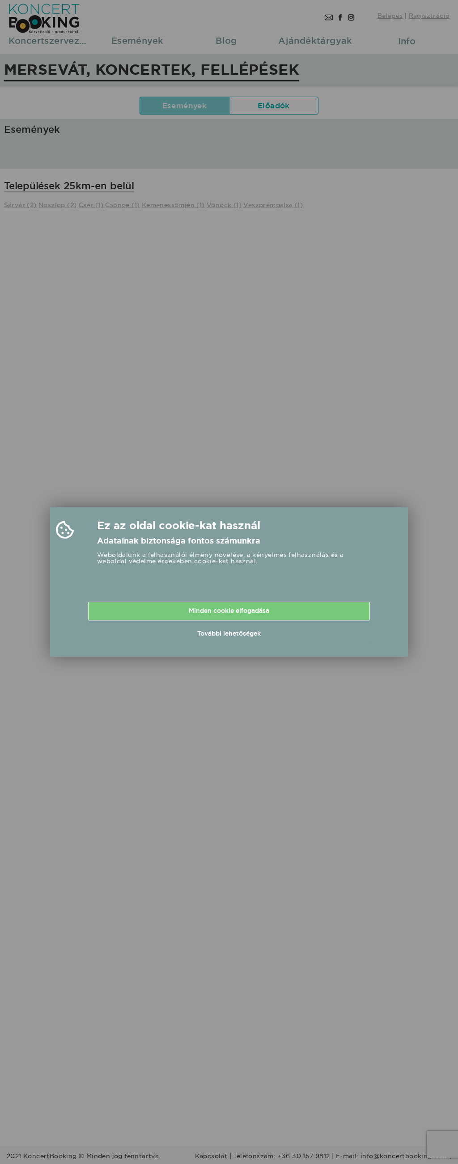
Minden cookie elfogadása (229, 611)
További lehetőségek (229, 633)
